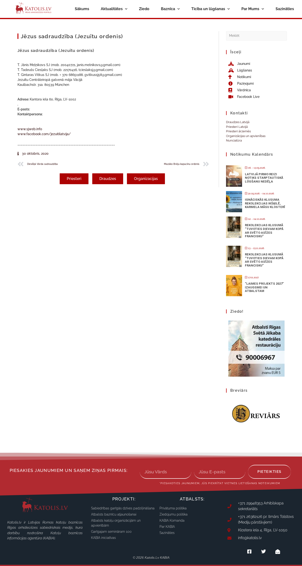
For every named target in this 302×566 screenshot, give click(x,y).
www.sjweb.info (29, 129)
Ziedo (144, 9)
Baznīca (168, 9)
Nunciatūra (234, 140)
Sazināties (285, 9)
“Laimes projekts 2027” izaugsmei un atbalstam (264, 287)
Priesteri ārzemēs (238, 131)
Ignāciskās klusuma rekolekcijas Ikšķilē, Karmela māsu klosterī (265, 203)
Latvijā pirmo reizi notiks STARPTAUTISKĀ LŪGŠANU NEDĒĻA (264, 177)
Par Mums (250, 9)
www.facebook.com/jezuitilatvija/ (44, 134)
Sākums (82, 9)
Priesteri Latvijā (237, 127)
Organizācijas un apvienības (245, 136)
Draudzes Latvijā (237, 122)
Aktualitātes (112, 9)
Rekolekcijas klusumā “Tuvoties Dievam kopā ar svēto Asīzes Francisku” (264, 230)
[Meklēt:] (256, 35)
